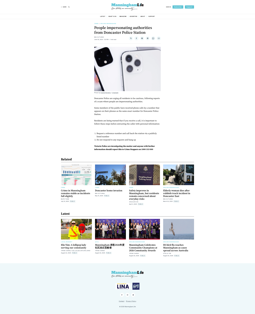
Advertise (133, 16)
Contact (121, 301)
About (142, 16)
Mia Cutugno (99, 37)
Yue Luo (74, 250)
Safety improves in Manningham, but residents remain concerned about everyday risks (144, 194)
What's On (112, 16)
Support (189, 7)
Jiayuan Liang (85, 250)
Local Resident (66, 242)
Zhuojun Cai (133, 202)
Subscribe (178, 7)
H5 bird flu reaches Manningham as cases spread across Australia (175, 247)
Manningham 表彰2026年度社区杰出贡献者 (110, 246)
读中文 (97, 242)
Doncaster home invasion (108, 190)
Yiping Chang (66, 250)
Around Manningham (108, 23)
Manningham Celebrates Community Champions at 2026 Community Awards (143, 247)
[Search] (69, 7)
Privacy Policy (131, 301)
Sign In (168, 7)
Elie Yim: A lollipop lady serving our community (73, 246)
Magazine (123, 16)
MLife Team (65, 199)
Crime (96, 23)
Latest (102, 16)
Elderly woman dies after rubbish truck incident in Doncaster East (176, 193)
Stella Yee (167, 253)
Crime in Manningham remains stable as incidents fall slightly (75, 193)
